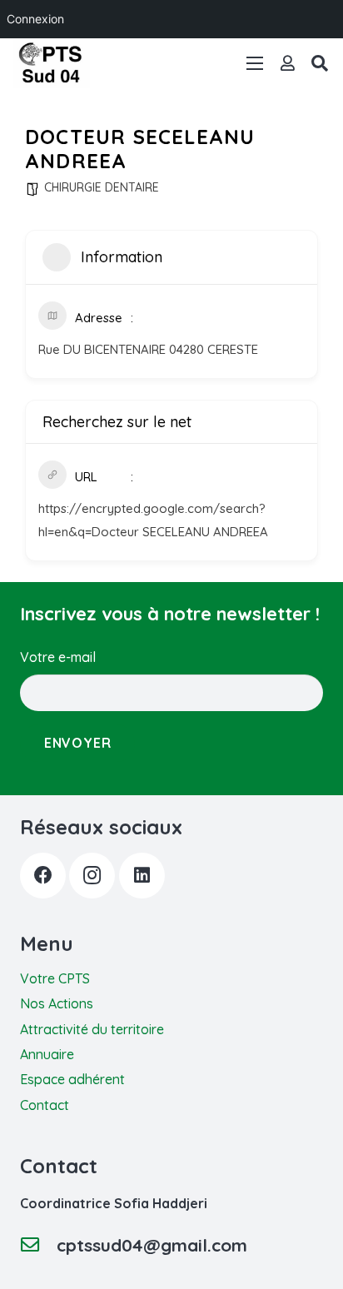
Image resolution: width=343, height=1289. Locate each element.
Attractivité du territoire (92, 1029)
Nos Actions (56, 1003)
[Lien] (288, 63)
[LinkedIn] (142, 875)
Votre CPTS (55, 978)
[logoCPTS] (51, 63)
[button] (319, 63)
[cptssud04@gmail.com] (38, 1245)
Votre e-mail (58, 657)
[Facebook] (43, 875)
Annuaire (47, 1054)
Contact (44, 1105)
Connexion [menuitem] (35, 19)
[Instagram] (92, 875)
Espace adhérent (72, 1079)
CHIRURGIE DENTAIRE (101, 187)
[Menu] (255, 63)
